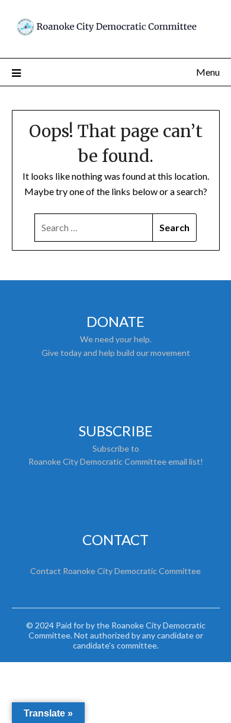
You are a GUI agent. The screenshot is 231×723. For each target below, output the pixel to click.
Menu (208, 71)
